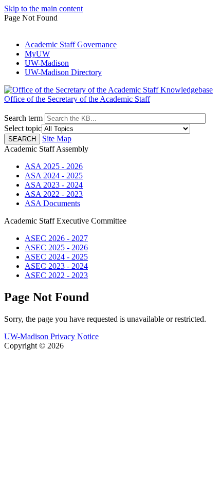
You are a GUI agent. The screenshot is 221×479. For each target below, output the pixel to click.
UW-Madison (47, 63)
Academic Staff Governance (71, 44)
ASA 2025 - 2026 (54, 166)
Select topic (23, 128)
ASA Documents (52, 203)
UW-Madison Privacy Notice (51, 336)
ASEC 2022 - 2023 (56, 275)
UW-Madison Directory (63, 72)
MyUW (37, 53)
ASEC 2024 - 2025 (56, 256)
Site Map (56, 138)
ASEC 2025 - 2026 (56, 247)
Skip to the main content (43, 8)
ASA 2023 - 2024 (54, 184)
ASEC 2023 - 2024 (56, 266)
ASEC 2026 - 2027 (56, 238)
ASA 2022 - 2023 (54, 194)
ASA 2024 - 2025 (54, 175)
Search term (23, 118)
